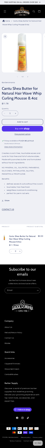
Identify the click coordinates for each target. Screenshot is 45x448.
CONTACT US (8, 210)
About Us (8, 327)
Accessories (10, 358)
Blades (7, 343)
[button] (5, 11)
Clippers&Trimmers (12, 364)
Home (7, 21)
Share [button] (7, 200)
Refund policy (26, 437)
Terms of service (15, 441)
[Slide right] (27, 76)
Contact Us (9, 338)
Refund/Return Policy (13, 332)
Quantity (5, 108)
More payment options (22, 134)
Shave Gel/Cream (12, 369)
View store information (13, 147)
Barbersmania (13, 437)
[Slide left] (17, 76)
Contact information (31, 441)
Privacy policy (37, 437)
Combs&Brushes (11, 374)
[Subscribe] (37, 290)
